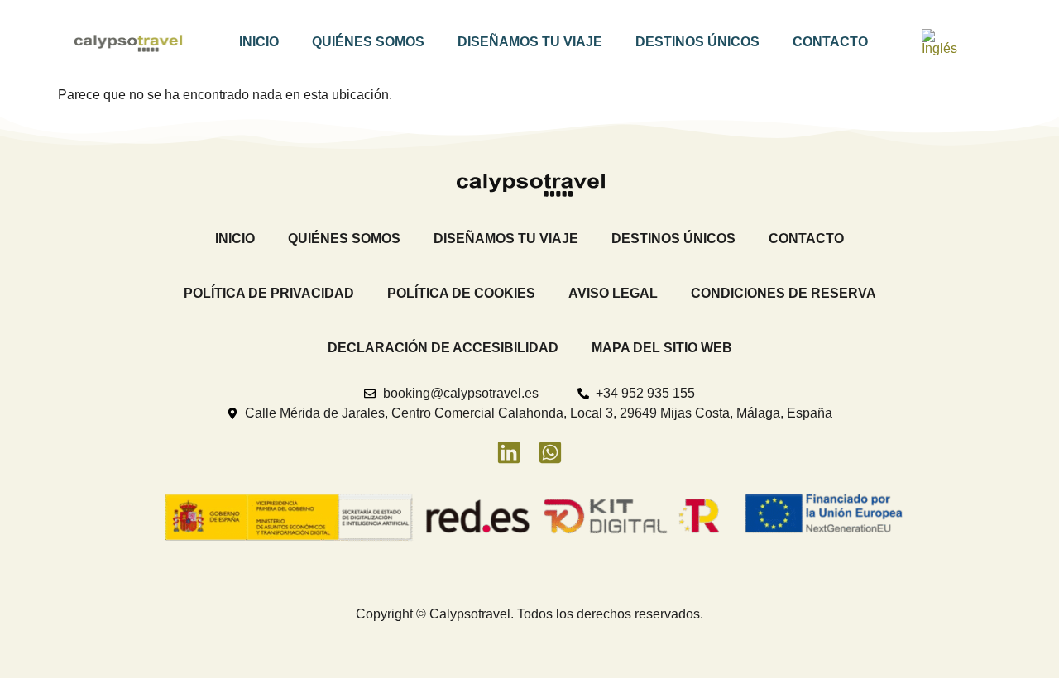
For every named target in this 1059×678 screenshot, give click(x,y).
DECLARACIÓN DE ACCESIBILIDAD (443, 348)
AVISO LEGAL (613, 293)
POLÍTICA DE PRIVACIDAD (269, 293)
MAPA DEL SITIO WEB (662, 348)
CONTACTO (830, 42)
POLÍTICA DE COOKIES (461, 293)
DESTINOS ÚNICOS (697, 42)
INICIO (259, 42)
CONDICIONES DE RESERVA (783, 293)
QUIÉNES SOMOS (368, 42)
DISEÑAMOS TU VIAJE (530, 42)
